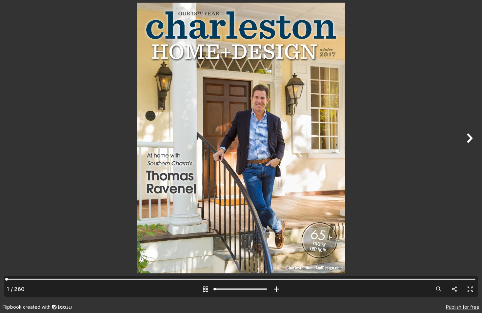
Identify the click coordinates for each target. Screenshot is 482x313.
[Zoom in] (276, 289)
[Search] (438, 289)
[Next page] (469, 150)
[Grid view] (205, 289)
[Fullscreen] (470, 289)
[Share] (454, 289)
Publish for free (462, 307)
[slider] (241, 289)
